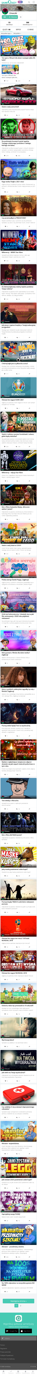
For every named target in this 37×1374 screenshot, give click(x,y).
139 (19, 446)
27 (19, 979)
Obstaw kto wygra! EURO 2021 (13, 400)
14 (19, 1117)
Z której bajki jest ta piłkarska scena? (15, 364)
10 (19, 947)
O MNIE (31, 29)
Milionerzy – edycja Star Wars (12, 473)
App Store (27, 1331)
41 (19, 374)
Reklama (7, 1338)
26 (19, 261)
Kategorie (18, 1373)
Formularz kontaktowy (7, 1359)
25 (19, 115)
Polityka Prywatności (6, 1355)
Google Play (13, 1331)
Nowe (3, 1373)
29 (19, 1188)
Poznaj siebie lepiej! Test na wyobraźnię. (16, 726)
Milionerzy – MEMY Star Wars (12, 252)
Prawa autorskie (5, 1352)
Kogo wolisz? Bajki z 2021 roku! (13, 182)
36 (19, 554)
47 (19, 1291)
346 (19, 155)
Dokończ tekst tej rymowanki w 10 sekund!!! (17, 1006)
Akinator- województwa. (10, 1143)
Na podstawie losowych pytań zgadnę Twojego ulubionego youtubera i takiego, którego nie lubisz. (16, 143)
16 (19, 1154)
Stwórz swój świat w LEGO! (11, 545)
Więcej (32, 1373)
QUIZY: (6, 29)
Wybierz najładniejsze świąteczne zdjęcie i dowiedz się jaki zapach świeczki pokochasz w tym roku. (18, 764)
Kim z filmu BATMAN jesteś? (12, 835)
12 (19, 809)
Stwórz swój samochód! (10, 107)
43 (19, 299)
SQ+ (20, 2)
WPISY (18, 29)
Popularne (10, 1372)
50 (19, 876)
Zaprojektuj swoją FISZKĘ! (11, 1214)
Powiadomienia (25, 1373)
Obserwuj (10, 17)
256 (19, 1257)
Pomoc (2, 1345)
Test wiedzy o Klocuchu (10, 801)
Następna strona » (19, 1301)
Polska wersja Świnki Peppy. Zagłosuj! (15, 580)
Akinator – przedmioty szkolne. (13, 1247)
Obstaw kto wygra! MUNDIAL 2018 (14, 973)
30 (19, 843)
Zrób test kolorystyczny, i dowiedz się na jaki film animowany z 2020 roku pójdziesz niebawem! (18, 616)
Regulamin (3, 1348)
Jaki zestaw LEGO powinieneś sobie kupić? (17, 1180)
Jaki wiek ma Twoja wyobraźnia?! (13, 1072)
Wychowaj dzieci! (8, 1040)
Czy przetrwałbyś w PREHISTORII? (14, 218)
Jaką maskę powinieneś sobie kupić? (15, 869)
